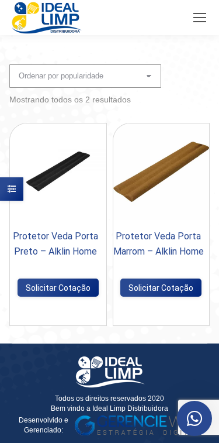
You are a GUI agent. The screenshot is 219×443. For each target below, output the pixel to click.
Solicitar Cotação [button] (58, 288)
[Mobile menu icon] (199, 17)
